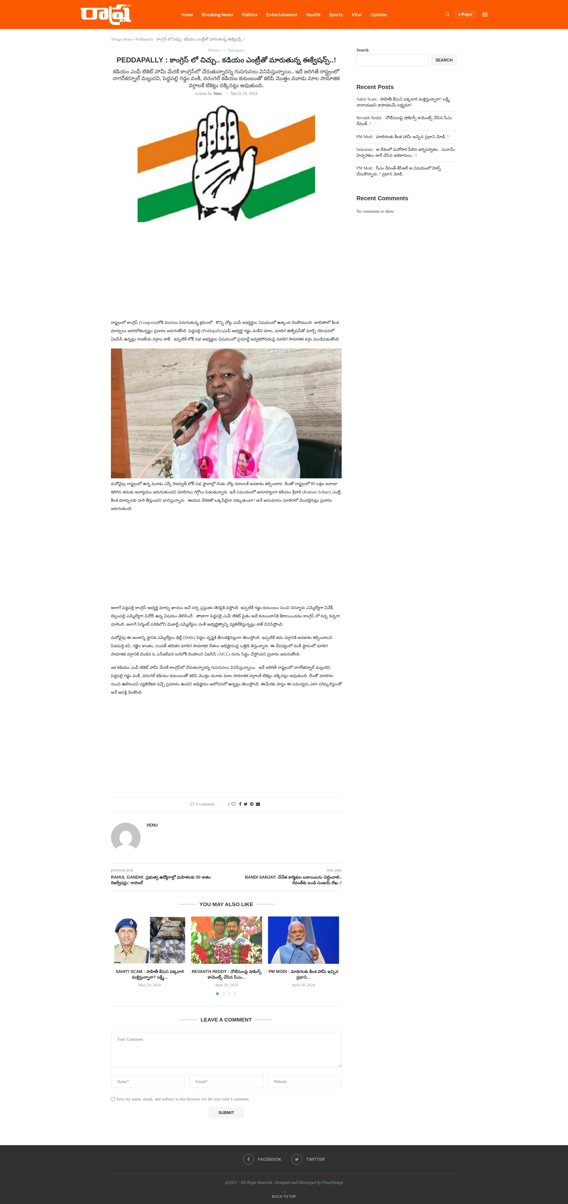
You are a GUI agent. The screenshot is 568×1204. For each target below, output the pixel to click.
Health (313, 14)
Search (362, 50)
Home (187, 14)
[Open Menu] (485, 14)
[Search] (447, 14)
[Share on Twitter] (246, 804)
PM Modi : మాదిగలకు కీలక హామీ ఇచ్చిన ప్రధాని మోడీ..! (402, 137)
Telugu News (121, 39)
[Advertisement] (226, 274)
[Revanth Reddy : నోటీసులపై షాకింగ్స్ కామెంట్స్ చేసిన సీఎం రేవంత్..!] (226, 940)
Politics (249, 14)
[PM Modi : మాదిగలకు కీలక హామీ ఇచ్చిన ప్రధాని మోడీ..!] (303, 940)
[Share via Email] (258, 804)
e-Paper (465, 14)
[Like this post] (233, 804)
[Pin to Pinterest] (252, 804)
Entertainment (281, 14)
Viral (357, 14)
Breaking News (217, 14)
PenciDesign (332, 1182)
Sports (336, 14)
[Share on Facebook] (240, 804)
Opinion (378, 14)
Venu (217, 93)
